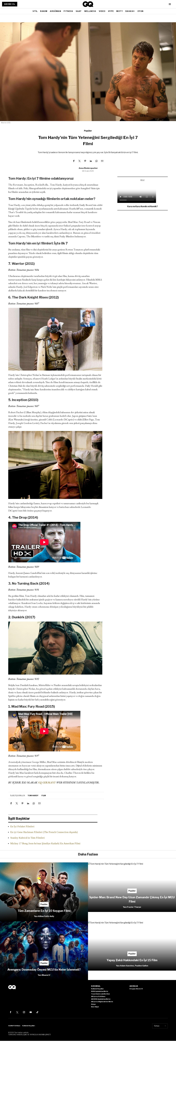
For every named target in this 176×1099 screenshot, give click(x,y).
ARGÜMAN (55, 11)
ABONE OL (9, 4)
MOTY (119, 11)
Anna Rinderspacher (88, 168)
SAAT (79, 11)
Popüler (88, 131)
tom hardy (33, 795)
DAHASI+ (130, 11)
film (43, 795)
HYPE (111, 11)
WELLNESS (90, 11)
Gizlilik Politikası (14, 1026)
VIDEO (102, 11)
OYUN (140, 11)
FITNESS (68, 11)
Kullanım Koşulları (28, 1026)
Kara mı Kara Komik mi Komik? (142, 206)
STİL (35, 11)
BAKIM (43, 11)
